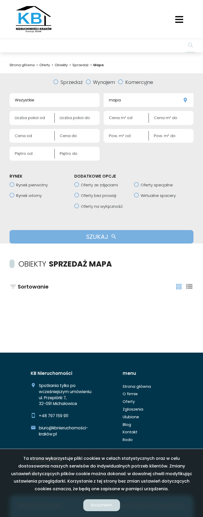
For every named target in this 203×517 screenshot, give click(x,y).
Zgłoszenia (133, 409)
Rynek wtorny (29, 195)
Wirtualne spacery (158, 195)
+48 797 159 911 (53, 416)
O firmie (130, 394)
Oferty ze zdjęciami (99, 185)
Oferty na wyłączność (102, 206)
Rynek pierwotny (32, 185)
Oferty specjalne (157, 185)
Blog (127, 424)
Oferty (129, 401)
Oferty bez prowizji (98, 195)
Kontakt (130, 432)
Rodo (128, 439)
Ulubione (131, 417)
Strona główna (137, 386)
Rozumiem (101, 505)
